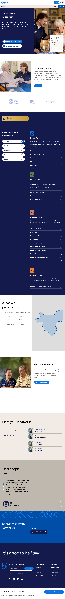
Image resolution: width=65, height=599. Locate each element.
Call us (56, 2)
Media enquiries (54, 572)
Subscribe (29, 568)
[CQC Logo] (55, 38)
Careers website (55, 567)
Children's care (39, 575)
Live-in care (39, 570)
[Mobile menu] (62, 2)
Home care (38, 567)
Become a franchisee (56, 570)
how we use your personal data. (17, 573)
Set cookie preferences (54, 596)
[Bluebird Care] (4, 3)
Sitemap (53, 578)
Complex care (39, 572)
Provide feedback (55, 575)
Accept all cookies (54, 592)
